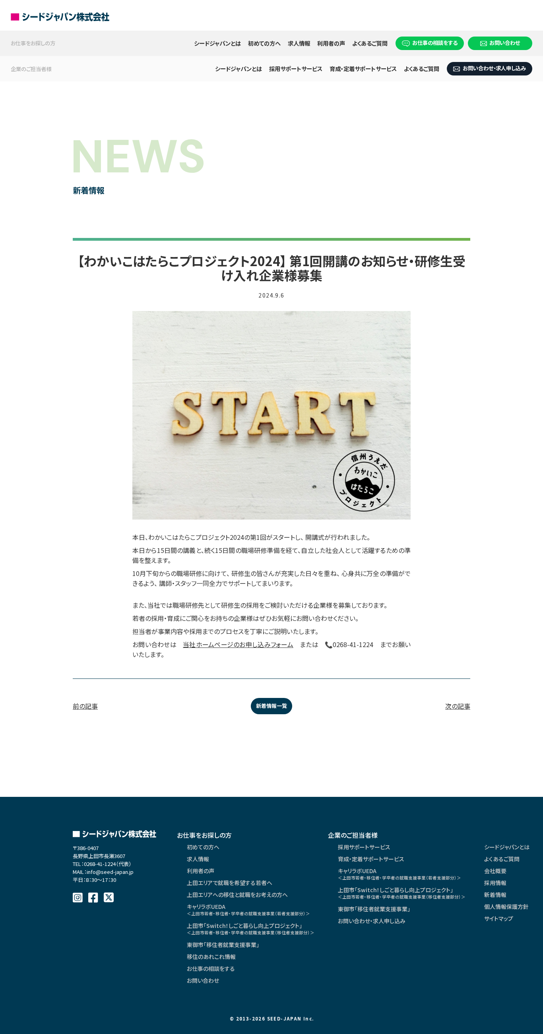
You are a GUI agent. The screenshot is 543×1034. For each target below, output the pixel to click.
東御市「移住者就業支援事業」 (223, 945)
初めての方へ (264, 43)
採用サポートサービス (295, 68)
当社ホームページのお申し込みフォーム (238, 644)
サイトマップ (498, 918)
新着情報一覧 (271, 705)
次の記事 (457, 705)
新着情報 (495, 895)
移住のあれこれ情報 (211, 957)
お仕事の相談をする (435, 42)
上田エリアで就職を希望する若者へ (229, 883)
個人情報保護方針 (506, 906)
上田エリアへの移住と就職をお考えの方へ (237, 895)
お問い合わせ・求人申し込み (494, 68)
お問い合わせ (504, 42)
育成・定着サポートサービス (363, 68)
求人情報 (299, 43)
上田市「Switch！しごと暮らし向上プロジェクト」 (250, 928)
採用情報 (495, 883)
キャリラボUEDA (248, 909)
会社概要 (495, 871)
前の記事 (85, 706)
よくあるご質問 (370, 43)
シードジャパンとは (217, 43)
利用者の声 (331, 43)
